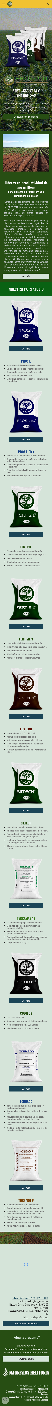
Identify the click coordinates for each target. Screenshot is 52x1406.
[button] (3, 4)
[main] (26, 93)
